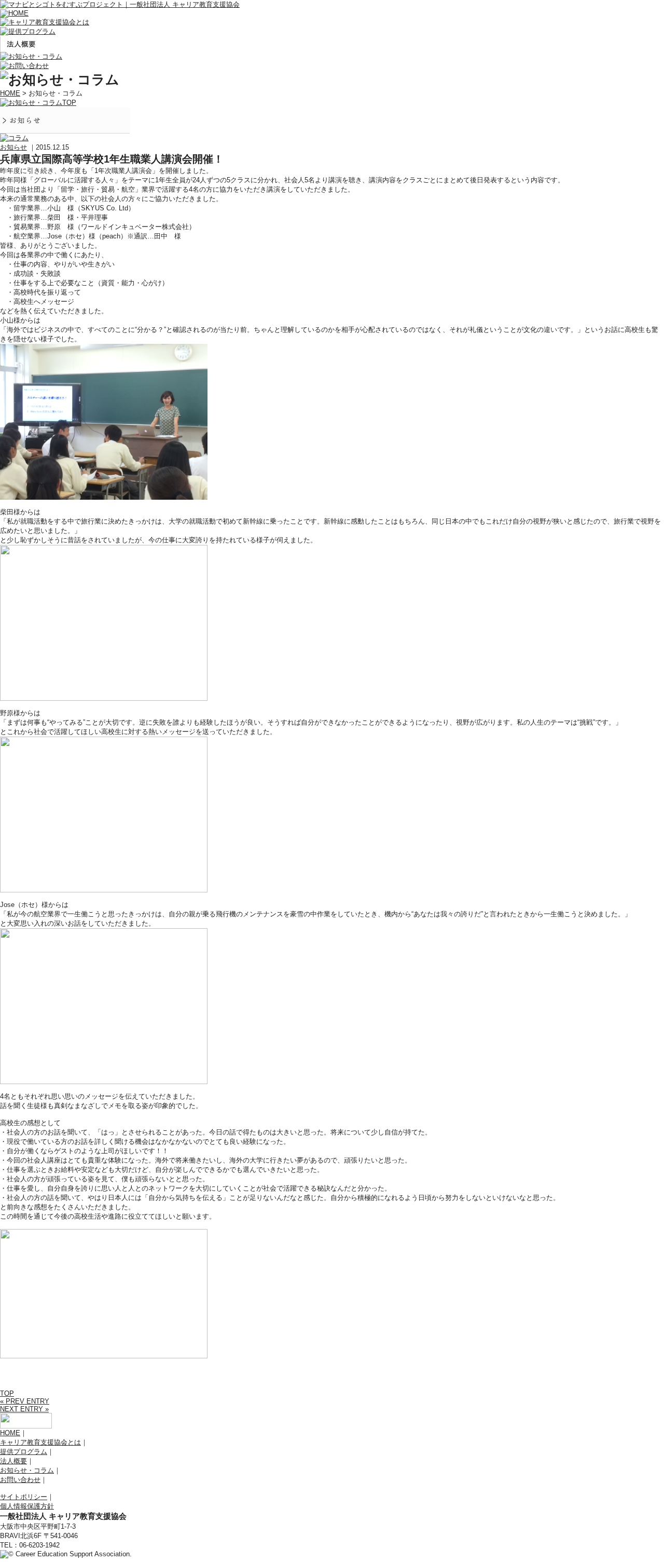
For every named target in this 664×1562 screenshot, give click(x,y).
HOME (10, 93)
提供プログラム (23, 1452)
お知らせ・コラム (27, 1470)
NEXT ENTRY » (24, 1409)
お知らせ (13, 147)
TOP (7, 1393)
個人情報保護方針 (27, 1506)
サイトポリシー (23, 1497)
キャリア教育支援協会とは (40, 1442)
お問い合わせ (20, 1480)
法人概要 (13, 1461)
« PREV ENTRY (24, 1401)
